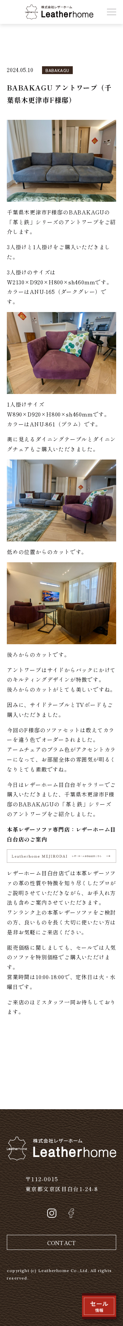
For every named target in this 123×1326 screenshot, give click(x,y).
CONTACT (61, 1243)
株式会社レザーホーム (53, 9)
